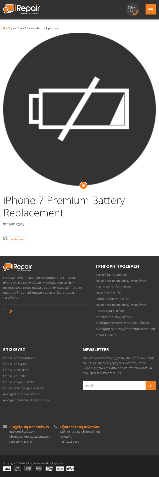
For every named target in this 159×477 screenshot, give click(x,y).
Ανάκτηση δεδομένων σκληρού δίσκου (122, 323)
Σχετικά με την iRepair (111, 275)
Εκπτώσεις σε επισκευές (112, 299)
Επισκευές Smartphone (19, 358)
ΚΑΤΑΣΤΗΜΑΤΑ (106, 335)
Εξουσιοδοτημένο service (113, 287)
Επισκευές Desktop (16, 370)
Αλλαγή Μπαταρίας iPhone (21, 394)
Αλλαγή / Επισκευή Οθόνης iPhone (27, 400)
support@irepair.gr (21, 441)
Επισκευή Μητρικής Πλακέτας (23, 388)
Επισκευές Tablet (15, 376)
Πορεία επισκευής (108, 293)
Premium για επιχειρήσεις (114, 317)
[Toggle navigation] (151, 9)
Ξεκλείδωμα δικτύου (110, 311)
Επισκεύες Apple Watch (19, 382)
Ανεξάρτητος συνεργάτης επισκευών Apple (126, 329)
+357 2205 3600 (69, 441)
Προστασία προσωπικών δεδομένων (121, 281)
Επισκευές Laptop (15, 364)
